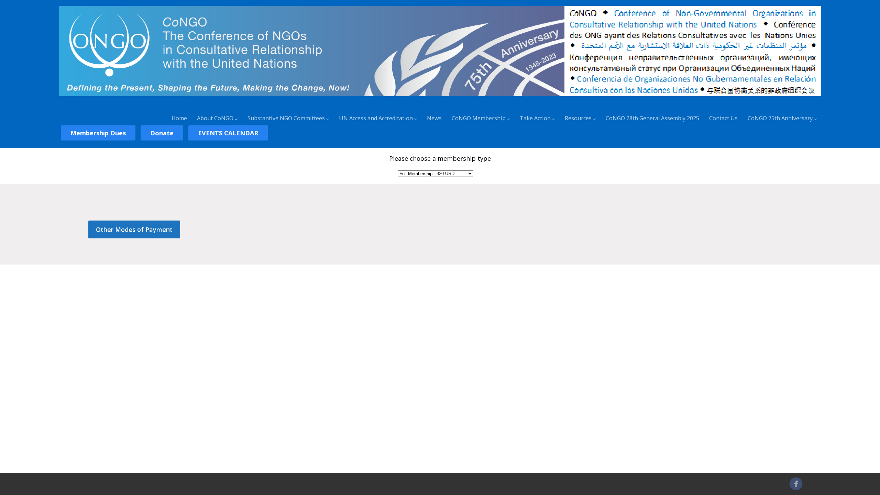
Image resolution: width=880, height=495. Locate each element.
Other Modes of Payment (134, 229)
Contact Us (723, 118)
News (434, 118)
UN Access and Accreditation (376, 118)
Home (179, 118)
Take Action (535, 118)
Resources (578, 118)
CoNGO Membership (479, 118)
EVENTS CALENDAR (228, 133)
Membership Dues (98, 133)
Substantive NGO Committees (286, 118)
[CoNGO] (440, 97)
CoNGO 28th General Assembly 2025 (652, 118)
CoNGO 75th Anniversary (780, 118)
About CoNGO (215, 118)
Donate (162, 133)
